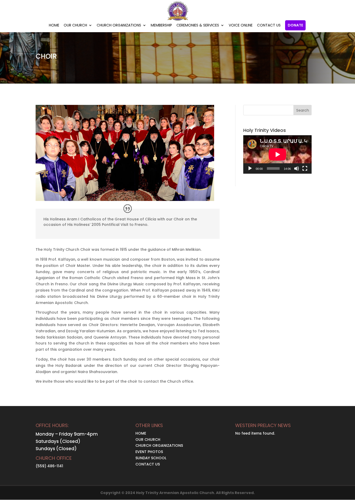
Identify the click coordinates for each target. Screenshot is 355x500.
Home (54, 25)
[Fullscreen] (304, 168)
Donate (295, 25)
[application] (277, 154)
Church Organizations (119, 25)
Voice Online (241, 25)
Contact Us (269, 25)
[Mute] (296, 168)
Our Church (75, 25)
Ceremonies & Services (197, 25)
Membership (161, 25)
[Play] (250, 168)
